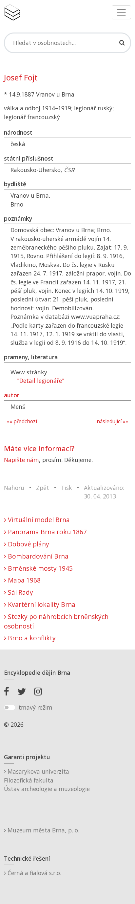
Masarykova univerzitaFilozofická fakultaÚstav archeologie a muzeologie (47, 780)
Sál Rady (19, 592)
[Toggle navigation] (121, 12)
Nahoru (14, 488)
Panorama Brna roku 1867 (46, 531)
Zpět (42, 488)
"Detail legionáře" (40, 381)
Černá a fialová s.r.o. (33, 873)
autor (11, 395)
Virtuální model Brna (38, 519)
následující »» (112, 421)
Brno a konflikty (31, 637)
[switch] (9, 708)
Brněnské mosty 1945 (39, 568)
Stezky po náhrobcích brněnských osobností (56, 621)
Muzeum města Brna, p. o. (42, 830)
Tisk (66, 488)
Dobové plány (27, 544)
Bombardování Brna (37, 556)
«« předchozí (22, 421)
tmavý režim (35, 707)
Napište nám (21, 460)
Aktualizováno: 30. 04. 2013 (104, 492)
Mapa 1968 (23, 580)
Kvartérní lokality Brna (40, 604)
